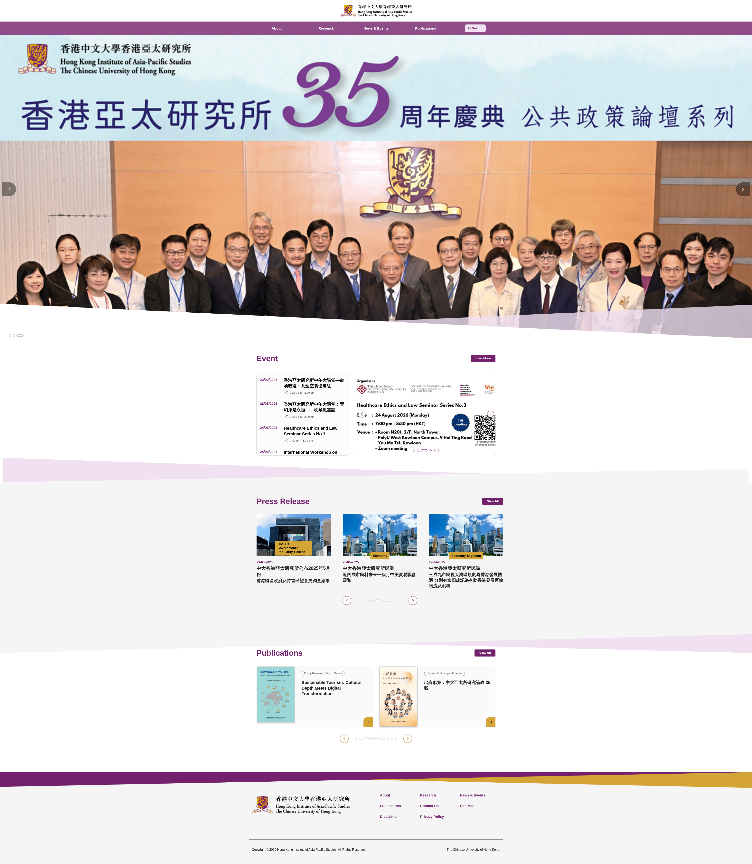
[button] (10, 335)
